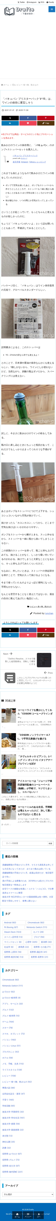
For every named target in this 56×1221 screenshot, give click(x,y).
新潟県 (46, 942)
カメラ (38, 932)
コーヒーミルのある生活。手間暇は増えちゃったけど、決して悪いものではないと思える (35, 810)
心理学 (31, 942)
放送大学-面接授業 (13, 1130)
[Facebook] (28, 118)
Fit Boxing (11, 927)
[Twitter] (10, 118)
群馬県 (23, 947)
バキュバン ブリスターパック (25, 155)
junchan (49, 613)
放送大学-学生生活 (13, 1118)
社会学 (8, 947)
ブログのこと (10, 1051)
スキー (7, 1027)
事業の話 (8, 1087)
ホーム (6, 85)
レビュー (9, 1075)
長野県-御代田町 (12, 1172)
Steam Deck (12, 932)
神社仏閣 (8, 1142)
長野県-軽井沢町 (13, 957)
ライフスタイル (12, 1069)
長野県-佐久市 (11, 1166)
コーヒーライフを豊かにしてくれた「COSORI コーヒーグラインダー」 (35, 714)
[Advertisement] (28, 49)
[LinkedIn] (10, 123)
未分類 (7, 1136)
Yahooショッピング (37, 162)
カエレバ (24, 158)
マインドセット (13, 942)
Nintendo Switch (37, 927)
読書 (6, 1148)
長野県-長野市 (39, 957)
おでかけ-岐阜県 (11, 997)
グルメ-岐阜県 (11, 1015)
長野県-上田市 (12, 952)
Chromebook (36, 922)
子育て (8, 1099)
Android (10, 922)
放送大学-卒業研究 (13, 1112)
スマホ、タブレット (13, 1033)
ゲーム (8, 1021)
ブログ (39, 937)
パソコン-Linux (11, 1045)
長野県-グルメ (11, 1160)
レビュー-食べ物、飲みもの (26, 85)
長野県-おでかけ (12, 1154)
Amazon (24, 162)
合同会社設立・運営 (13, 1093)
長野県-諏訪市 (38, 952)
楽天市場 (16, 162)
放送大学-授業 (11, 1124)
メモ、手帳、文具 (13, 1063)
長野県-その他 (42, 947)
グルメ (8, 1009)
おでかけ (8, 991)
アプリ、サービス (12, 1003)
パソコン (9, 1039)
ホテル (7, 1057)
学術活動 (8, 1106)
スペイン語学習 (13, 937)
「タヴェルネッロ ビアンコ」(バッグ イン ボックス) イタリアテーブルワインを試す (35, 760)
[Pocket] (28, 123)
